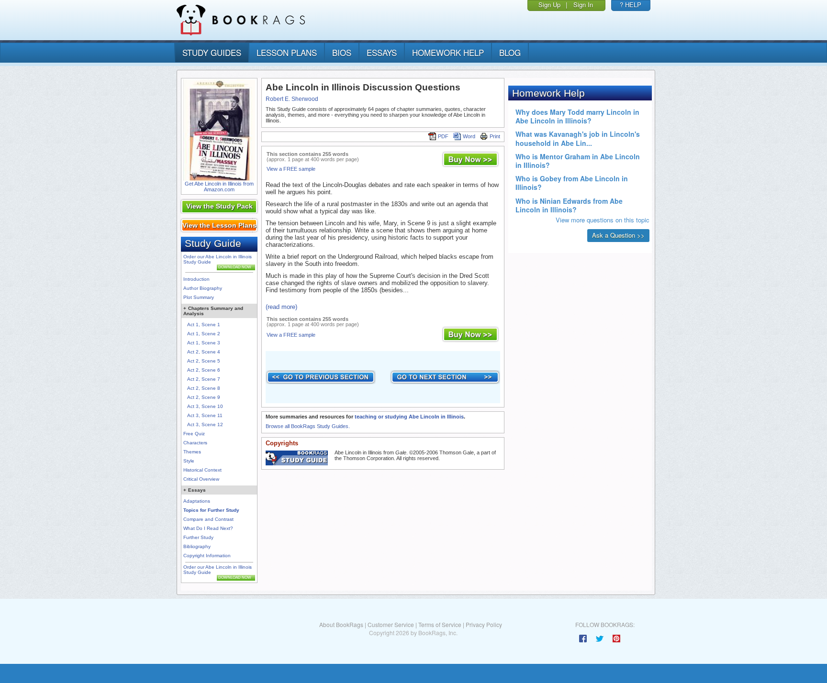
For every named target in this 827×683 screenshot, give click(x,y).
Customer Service (391, 624)
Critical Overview (201, 479)
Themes (192, 451)
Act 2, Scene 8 (203, 388)
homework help (448, 52)
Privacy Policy (484, 624)
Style (188, 460)
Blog (510, 52)
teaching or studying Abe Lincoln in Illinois (409, 416)
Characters (195, 442)
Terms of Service (439, 624)
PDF (443, 136)
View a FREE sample (291, 169)
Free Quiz (194, 433)
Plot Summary (198, 297)
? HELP (630, 4)
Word (469, 136)
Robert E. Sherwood (292, 99)
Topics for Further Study (211, 510)
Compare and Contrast (208, 519)
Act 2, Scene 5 (203, 361)
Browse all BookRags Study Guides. (308, 426)
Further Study (198, 537)
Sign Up (549, 4)
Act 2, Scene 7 (203, 379)
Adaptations (196, 501)
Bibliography (197, 546)
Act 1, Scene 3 (203, 342)
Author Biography (202, 288)
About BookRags (341, 624)
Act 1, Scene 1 (203, 324)
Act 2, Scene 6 (203, 370)
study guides (211, 52)
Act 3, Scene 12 (205, 424)
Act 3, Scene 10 (205, 406)
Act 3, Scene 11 (205, 415)
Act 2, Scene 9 (203, 397)
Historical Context (202, 470)
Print (495, 136)
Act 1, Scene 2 (203, 333)
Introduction (196, 279)
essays (382, 52)
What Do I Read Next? (208, 528)
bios (341, 52)
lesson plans (287, 52)
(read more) (281, 306)
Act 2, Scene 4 (203, 351)
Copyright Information (207, 555)
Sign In (583, 4)
